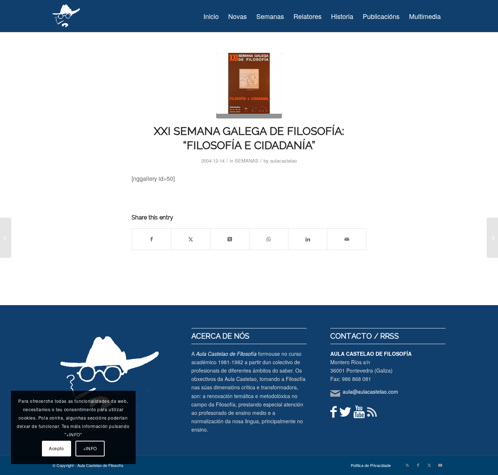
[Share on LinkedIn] (307, 239)
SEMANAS (246, 160)
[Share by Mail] (346, 239)
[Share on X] (190, 239)
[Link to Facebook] (418, 464)
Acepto (56, 448)
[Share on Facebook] (151, 239)
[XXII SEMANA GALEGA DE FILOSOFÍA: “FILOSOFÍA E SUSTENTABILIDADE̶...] (492, 238)
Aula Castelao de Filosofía (226, 353)
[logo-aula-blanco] (66, 16)
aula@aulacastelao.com (370, 391)
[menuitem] (211, 16)
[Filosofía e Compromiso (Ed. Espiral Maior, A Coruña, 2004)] (5, 238)
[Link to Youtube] (440, 464)
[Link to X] (429, 464)
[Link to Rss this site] (407, 464)
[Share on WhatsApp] (268, 239)
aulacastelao (283, 160)
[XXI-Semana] (249, 85)
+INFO (90, 448)
